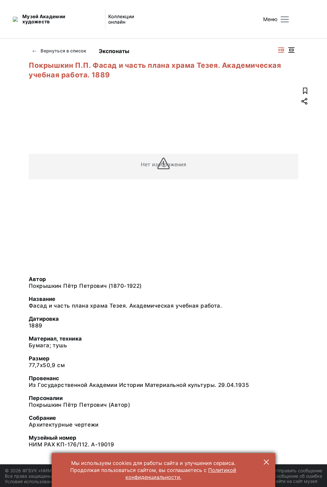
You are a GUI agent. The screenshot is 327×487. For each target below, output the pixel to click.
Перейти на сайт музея (292, 481)
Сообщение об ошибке (297, 476)
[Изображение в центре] (291, 50)
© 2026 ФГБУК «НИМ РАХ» (34, 470)
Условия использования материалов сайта (51, 481)
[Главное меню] (285, 19)
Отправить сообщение (297, 470)
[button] (266, 462)
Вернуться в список (63, 50)
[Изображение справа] (281, 50)
